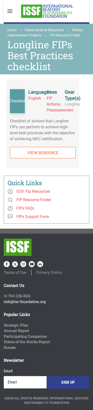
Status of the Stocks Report (27, 341)
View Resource (42, 152)
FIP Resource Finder (65, 35)
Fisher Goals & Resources (44, 30)
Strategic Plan (16, 325)
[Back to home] (47, 11)
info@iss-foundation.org (25, 301)
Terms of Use (15, 272)
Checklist (17, 101)
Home (12, 30)
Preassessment (60, 110)
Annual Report (16, 330)
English (34, 98)
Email (10, 371)
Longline (72, 104)
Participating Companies (25, 336)
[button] (9, 11)
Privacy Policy (49, 272)
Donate (10, 347)
